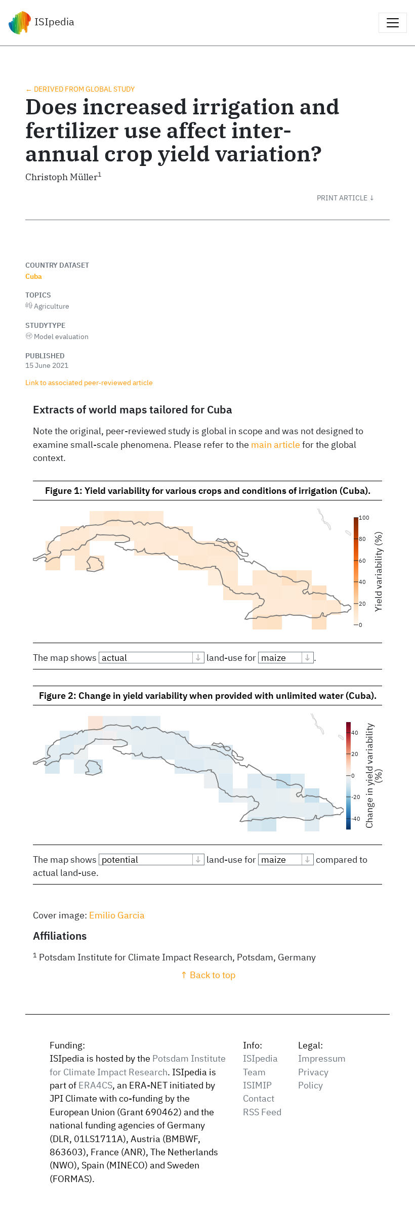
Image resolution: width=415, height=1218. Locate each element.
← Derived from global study (80, 89)
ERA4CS (95, 1085)
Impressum (322, 1058)
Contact (258, 1098)
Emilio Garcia (117, 915)
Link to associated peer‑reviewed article (89, 382)
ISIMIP (257, 1085)
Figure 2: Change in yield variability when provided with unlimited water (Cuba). (208, 695)
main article (275, 444)
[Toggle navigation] (393, 23)
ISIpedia (53, 21)
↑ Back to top (207, 975)
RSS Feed (262, 1112)
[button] (353, 197)
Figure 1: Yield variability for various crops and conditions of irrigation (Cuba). (207, 490)
